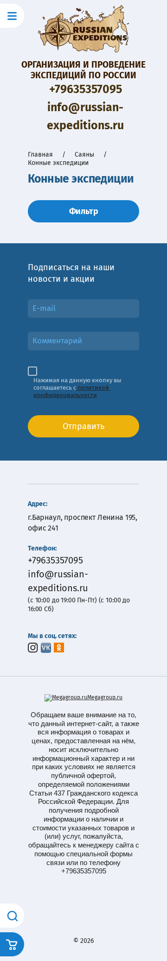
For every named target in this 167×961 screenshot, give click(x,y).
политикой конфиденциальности (71, 391)
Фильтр (83, 211)
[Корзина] (12, 944)
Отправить (83, 426)
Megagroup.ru (104, 697)
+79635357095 (85, 89)
